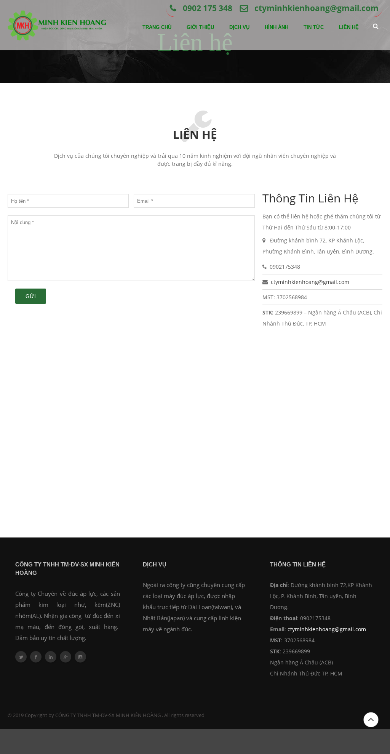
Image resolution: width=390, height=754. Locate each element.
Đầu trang (371, 727)
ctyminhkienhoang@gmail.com (316, 8)
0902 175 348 (207, 8)
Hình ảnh (276, 27)
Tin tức (314, 27)
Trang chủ (156, 27)
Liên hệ (349, 27)
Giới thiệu (200, 27)
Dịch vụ (239, 27)
